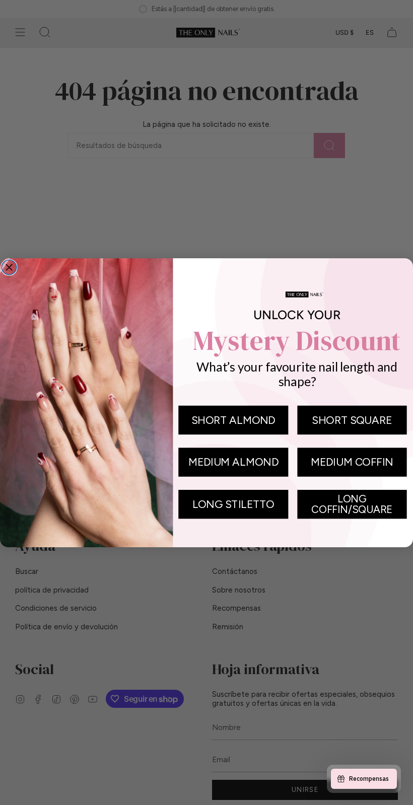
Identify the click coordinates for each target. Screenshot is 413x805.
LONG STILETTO (233, 503)
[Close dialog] (9, 267)
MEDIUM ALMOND (233, 461)
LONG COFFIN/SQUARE (351, 503)
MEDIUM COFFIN (352, 461)
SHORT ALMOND (233, 419)
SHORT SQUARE (352, 419)
